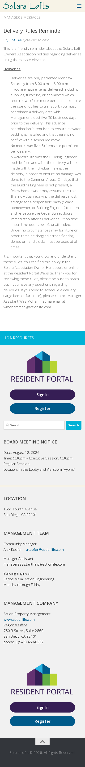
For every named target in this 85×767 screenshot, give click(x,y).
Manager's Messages (22, 17)
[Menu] (79, 6)
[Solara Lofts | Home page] (33, 6)
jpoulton (15, 40)
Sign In (43, 394)
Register (43, 408)
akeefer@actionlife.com (45, 549)
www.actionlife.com (19, 619)
